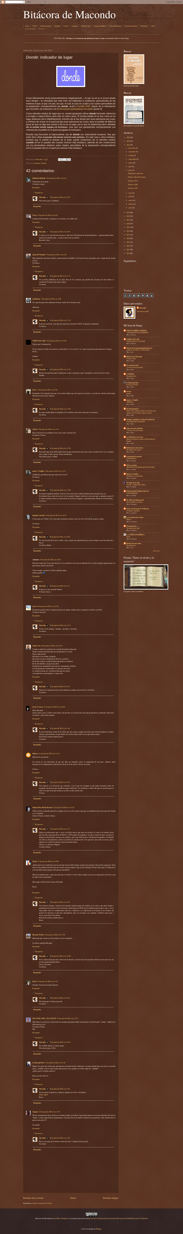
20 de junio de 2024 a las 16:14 (51, 645)
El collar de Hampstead (135, 500)
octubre (131, 155)
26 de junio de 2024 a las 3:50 (60, 1138)
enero (130, 207)
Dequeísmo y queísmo (135, 173)
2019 (128, 227)
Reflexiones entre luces (134, 447)
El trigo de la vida (132, 482)
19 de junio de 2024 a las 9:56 (47, 390)
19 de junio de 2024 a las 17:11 (60, 276)
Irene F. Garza (37, 707)
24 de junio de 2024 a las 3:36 (48, 981)
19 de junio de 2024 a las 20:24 (50, 559)
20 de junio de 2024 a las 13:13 (60, 625)
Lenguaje (74, 26)
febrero (130, 204)
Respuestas (39, 192)
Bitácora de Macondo (69, 14)
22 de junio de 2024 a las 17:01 (54, 934)
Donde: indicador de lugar (137, 177)
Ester (34, 390)
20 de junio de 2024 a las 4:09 (60, 537)
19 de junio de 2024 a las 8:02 (48, 215)
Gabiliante (36, 299)
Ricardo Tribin (38, 934)
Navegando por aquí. (133, 528)
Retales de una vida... (134, 543)
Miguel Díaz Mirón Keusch (42, 807)
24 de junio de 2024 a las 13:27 (67, 1018)
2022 (128, 216)
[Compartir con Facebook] (67, 159)
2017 (128, 234)
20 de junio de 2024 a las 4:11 (60, 586)
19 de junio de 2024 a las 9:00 (51, 299)
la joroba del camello (134, 456)
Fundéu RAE (83, 106)
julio (130, 166)
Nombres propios (45, 26)
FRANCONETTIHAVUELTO (137, 491)
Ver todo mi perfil (143, 311)
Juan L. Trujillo (38, 471)
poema (128, 393)
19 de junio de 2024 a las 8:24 (60, 197)
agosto (130, 162)
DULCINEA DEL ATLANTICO (44, 1018)
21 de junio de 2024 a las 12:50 (63, 807)
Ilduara (35, 753)
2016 (128, 238)
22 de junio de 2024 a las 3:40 (60, 728)
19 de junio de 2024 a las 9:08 (56, 340)
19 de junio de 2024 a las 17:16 (60, 369)
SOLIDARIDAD (131, 493)
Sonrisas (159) (133, 188)
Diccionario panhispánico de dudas (76, 109)
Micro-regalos (131, 465)
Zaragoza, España (40, 163)
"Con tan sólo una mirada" (134, 430)
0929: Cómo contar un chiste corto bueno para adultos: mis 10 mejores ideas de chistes (141, 412)
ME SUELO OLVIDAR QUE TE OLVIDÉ (140, 467)
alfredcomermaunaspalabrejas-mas (139, 348)
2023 (128, 212)
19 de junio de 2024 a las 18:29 (55, 515)
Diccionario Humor (131, 26)
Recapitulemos (131, 545)
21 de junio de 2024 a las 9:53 (60, 686)
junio (130, 170)
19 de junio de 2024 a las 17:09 (60, 490)
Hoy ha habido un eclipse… (135, 502)
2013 (128, 249)
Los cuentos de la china (134, 517)
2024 (128, 145)
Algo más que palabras (134, 428)
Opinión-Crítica (86, 26)
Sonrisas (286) (131, 358)
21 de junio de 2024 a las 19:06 (48, 861)
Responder (36, 187)
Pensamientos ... (132, 526)
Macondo (42, 197)
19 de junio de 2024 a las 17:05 (60, 448)
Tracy (34, 215)
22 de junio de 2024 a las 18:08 (60, 956)
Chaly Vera (36, 645)
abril (130, 196)
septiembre (132, 159)
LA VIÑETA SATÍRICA (135, 534)
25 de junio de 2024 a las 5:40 (55, 1062)
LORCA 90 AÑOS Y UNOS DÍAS (138, 350)
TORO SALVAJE (38, 340)
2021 (128, 220)
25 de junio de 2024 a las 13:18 (49, 1111)
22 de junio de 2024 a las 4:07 (60, 902)
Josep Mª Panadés (38, 254)
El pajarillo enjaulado (133, 511)
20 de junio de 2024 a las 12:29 (47, 606)
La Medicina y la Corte (134, 437)
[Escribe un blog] (62, 159)
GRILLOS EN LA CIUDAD (135, 341)
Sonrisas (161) (133, 180)
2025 (128, 141)
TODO (34, 26)
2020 (128, 223)
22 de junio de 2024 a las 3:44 (60, 782)
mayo (130, 193)
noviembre (132, 151)
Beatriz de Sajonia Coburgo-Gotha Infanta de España (140, 440)
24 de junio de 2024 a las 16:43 (60, 1042)
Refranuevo (144, 26)
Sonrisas (41, 29)
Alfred (34, 429)
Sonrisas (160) (133, 184)
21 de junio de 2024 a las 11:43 (49, 753)
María (34, 861)
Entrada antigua (110, 1197)
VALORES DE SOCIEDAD (135, 421)
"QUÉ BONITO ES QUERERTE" (137, 332)
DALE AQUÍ (43, 1094)
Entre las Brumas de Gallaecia (137, 508)
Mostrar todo (156, 551)
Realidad (57, 26)
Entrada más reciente (33, 1197)
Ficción (66, 26)
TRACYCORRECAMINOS (136, 330)
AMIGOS (129, 402)
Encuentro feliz (131, 376)
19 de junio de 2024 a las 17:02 (60, 409)
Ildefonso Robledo (39, 178)
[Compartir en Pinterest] (69, 159)
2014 (128, 246)
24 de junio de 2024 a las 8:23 (60, 998)
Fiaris (34, 981)
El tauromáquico (132, 408)
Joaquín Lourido (38, 515)
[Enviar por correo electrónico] (59, 159)
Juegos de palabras (100, 26)
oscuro (128, 391)
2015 (128, 242)
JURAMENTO (131, 458)
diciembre (131, 148)
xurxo (34, 606)
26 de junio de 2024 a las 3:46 (60, 1089)
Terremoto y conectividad (134, 476)
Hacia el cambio (132, 474)
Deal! (128, 537)
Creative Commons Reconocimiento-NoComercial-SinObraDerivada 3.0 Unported (119, 1218)
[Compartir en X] (64, 159)
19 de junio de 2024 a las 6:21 (56, 178)
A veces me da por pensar (134, 367)
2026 (128, 137)
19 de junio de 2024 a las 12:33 (55, 471)
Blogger (98, 1229)
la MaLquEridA (38, 1062)
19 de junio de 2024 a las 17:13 (60, 320)
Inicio (27, 26)
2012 (128, 253)
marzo (130, 200)
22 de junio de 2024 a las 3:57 (60, 829)
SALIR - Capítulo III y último (136, 484)
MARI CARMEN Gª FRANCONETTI (140, 419)
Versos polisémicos (115, 26)
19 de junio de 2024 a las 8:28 (60, 231)
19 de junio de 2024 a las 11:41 (48, 429)
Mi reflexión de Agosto (133, 450)
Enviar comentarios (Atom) (42, 1203)
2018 (128, 231)
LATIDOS (130, 374)
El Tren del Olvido (132, 385)
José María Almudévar (61, 1218)
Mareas (128, 519)
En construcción (132, 365)
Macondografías (30, 29)
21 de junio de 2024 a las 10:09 (54, 707)
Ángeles (35, 1111)
